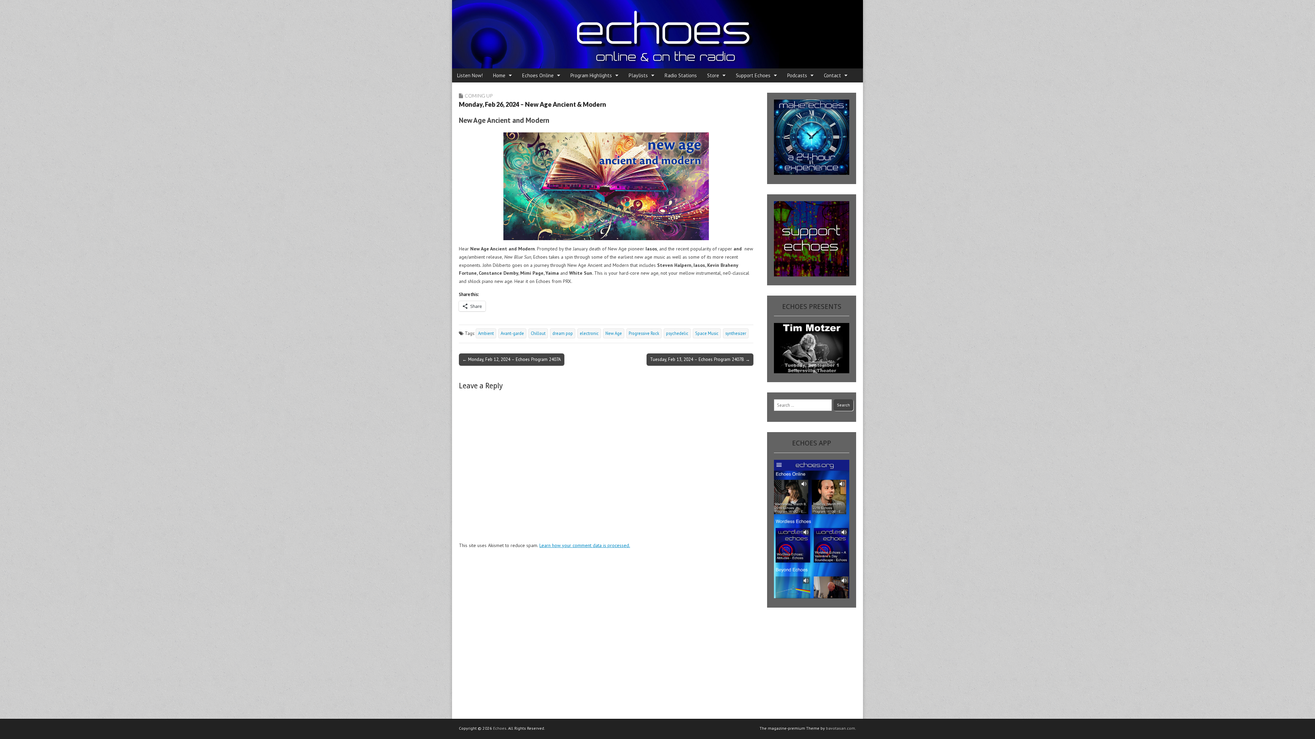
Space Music (706, 333)
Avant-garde (512, 333)
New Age (613, 333)
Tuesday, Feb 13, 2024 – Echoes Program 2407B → (700, 359)
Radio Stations (681, 75)
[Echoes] (657, 34)
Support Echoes (753, 75)
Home (499, 75)
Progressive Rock (644, 333)
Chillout (538, 333)
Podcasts (797, 75)
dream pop (562, 333)
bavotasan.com (840, 728)
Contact (832, 75)
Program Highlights (591, 75)
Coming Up (478, 96)
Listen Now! (470, 75)
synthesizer (735, 333)
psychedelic (677, 333)
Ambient (486, 333)
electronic (589, 333)
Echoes (499, 728)
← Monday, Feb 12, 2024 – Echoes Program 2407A (511, 359)
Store (713, 75)
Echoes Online (538, 75)
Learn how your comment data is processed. (584, 545)
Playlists (638, 75)
